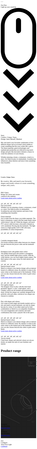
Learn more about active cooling (11, 198)
